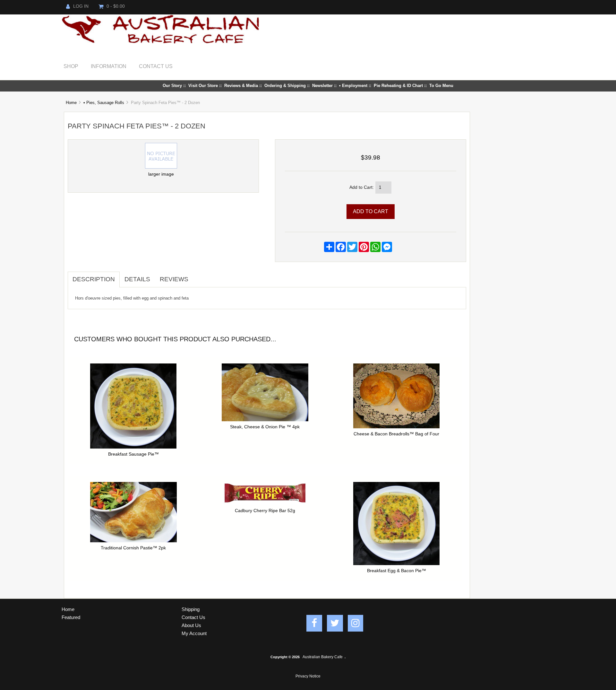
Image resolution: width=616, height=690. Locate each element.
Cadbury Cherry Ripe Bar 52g (265, 510)
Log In (81, 6)
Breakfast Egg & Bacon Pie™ (396, 570)
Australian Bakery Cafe (323, 657)
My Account (194, 633)
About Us (191, 625)
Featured (71, 617)
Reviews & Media (241, 85)
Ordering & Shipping (285, 85)
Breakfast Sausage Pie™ (133, 454)
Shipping (191, 609)
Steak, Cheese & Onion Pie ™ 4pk (265, 426)
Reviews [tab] (174, 279)
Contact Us (156, 66)
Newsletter (322, 85)
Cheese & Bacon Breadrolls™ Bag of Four (396, 434)
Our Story (172, 85)
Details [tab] (137, 279)
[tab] (198, 276)
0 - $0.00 (116, 6)
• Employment (353, 85)
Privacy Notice (308, 676)
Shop (71, 66)
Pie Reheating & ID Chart (398, 85)
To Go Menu (441, 85)
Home (71, 102)
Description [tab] (94, 279)
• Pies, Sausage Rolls (103, 102)
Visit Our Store (203, 85)
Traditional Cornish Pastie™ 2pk (133, 548)
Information (108, 66)
